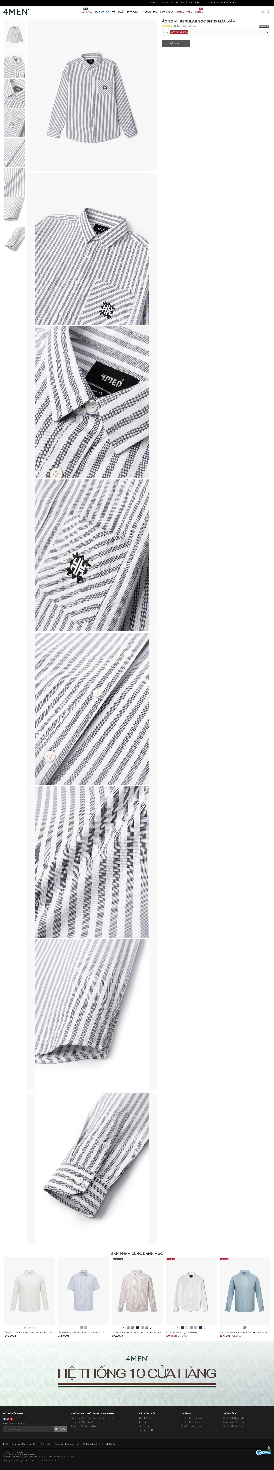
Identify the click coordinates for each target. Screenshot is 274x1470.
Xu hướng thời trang (53, 1444)
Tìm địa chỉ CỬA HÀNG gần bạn (86, 1426)
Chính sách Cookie (107, 1444)
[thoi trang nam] (16, 11)
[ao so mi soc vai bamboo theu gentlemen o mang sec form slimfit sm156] (244, 1290)
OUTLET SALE (184, 11)
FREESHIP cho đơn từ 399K (214, 2)
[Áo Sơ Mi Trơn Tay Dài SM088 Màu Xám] (191, 1327)
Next (151, 1327)
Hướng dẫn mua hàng (192, 1418)
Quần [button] (121, 11)
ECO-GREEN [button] (167, 11)
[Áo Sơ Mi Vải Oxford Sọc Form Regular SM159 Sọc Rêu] (133, 1327)
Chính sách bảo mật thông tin (80, 1444)
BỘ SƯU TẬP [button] (102, 11)
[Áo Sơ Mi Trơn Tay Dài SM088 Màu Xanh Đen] (200, 1327)
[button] (216, 32)
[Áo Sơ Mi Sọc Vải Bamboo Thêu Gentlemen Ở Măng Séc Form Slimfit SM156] (245, 1327)
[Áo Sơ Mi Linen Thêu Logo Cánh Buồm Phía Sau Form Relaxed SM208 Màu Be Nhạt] (30, 1327)
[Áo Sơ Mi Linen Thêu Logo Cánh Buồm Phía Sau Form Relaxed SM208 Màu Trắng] (34, 1327)
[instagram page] (7, 1419)
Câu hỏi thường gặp (191, 1426)
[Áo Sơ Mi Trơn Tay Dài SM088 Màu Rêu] (182, 1327)
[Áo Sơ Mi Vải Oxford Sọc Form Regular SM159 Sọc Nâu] (128, 1327)
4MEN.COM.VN (30, 1460)
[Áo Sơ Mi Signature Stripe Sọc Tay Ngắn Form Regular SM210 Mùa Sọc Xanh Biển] (86, 1327)
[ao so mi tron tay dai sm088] (191, 1290)
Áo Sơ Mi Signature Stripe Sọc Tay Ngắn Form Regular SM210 (91, 1332)
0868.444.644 (86, 1422)
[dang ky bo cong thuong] (263, 1452)
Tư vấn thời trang (11, 1444)
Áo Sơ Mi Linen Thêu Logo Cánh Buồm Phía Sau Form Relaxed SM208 (42, 1332)
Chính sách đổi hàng (233, 1426)
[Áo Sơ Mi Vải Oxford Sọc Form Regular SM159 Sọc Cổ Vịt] (137, 1327)
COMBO (199, 10)
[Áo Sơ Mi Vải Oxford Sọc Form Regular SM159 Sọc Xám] (142, 1327)
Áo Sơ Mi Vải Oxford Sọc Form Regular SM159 (136, 1332)
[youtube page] (11, 1419)
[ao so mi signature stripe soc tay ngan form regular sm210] (83, 1290)
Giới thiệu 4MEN (147, 1418)
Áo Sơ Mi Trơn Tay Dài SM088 (182, 1332)
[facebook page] (4, 1419)
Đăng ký (60, 1429)
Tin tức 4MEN (146, 1430)
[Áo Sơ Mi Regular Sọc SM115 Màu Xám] (14, 33)
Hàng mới (86, 10)
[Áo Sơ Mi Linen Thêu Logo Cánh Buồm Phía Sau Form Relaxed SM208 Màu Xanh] (25, 1327)
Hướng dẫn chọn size (191, 1422)
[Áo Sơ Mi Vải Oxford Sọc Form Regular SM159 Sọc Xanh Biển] (146, 1327)
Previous (124, 1327)
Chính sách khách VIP (233, 1418)
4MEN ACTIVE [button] (149, 11)
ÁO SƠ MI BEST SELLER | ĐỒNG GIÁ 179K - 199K (166, 2)
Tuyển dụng (145, 1426)
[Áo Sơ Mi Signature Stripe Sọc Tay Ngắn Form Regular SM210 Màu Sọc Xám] (81, 1327)
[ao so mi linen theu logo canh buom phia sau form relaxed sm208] (29, 1290)
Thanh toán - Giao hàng (234, 1422)
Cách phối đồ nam (31, 1444)
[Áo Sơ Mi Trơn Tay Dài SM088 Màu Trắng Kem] (187, 1327)
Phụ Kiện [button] (132, 11)
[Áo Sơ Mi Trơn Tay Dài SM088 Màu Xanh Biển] (196, 1327)
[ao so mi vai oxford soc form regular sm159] (137, 1290)
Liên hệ (142, 1422)
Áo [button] (113, 11)
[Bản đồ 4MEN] (137, 1373)
